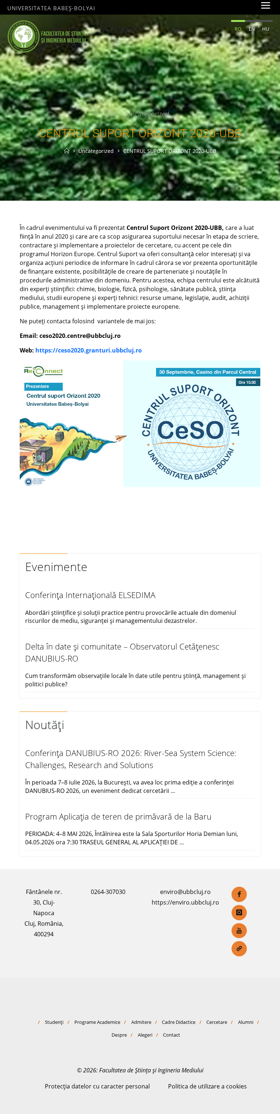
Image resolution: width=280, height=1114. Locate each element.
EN (252, 29)
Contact (171, 1035)
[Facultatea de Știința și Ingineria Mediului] (46, 36)
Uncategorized (148, 113)
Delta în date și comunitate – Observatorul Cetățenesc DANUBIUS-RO (122, 652)
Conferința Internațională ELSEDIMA (90, 595)
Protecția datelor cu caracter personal (97, 1086)
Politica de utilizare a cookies (207, 1086)
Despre (119, 1035)
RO (238, 29)
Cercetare (216, 1022)
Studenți (54, 1022)
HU (265, 29)
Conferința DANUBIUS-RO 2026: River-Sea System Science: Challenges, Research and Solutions (130, 759)
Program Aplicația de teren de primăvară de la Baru (118, 816)
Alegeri (145, 1035)
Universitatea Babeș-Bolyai (51, 8)
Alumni (245, 1022)
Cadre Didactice (178, 1022)
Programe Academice (97, 1022)
